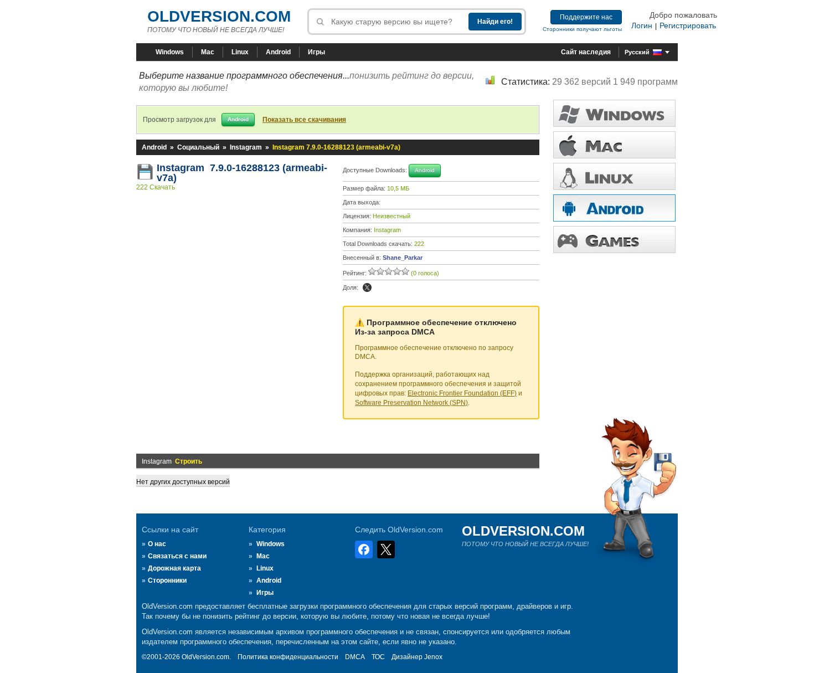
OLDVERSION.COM (219, 16)
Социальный (198, 147)
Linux (240, 52)
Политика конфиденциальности (288, 657)
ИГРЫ (614, 239)
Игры (316, 52)
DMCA (355, 657)
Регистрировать (688, 25)
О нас (157, 544)
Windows (170, 52)
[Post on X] (367, 287)
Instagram (246, 147)
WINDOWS (614, 113)
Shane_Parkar (403, 257)
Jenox (433, 657)
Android (278, 52)
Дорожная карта (174, 568)
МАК (614, 144)
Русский (637, 52)
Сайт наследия (586, 52)
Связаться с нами (177, 556)
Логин (641, 25)
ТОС (378, 657)
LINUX (614, 176)
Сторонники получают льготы (582, 29)
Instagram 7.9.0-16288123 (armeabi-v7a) (242, 172)
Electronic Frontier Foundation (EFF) (462, 393)
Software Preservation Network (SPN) (411, 403)
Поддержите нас (586, 17)
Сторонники (167, 580)
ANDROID (614, 208)
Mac (207, 52)
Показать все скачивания (304, 120)
